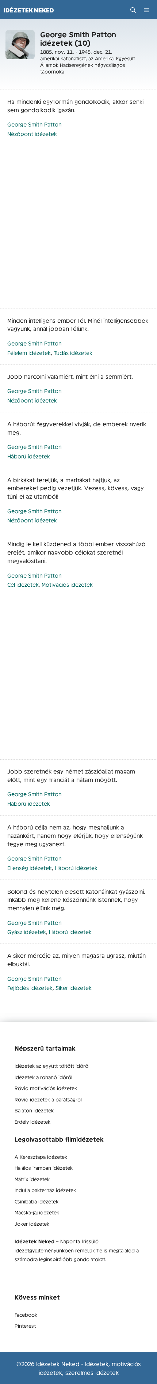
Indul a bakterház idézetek (45, 1190)
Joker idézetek (32, 1223)
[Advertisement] (78, 227)
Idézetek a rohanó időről (43, 1077)
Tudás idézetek (73, 352)
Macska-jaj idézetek (37, 1212)
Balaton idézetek (34, 1110)
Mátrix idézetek (32, 1179)
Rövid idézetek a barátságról (48, 1099)
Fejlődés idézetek (30, 987)
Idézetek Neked (29, 10)
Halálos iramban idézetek (44, 1168)
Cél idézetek (23, 584)
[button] (133, 10)
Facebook (26, 1314)
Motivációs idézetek (67, 584)
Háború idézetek (28, 456)
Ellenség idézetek (29, 868)
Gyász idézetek (26, 932)
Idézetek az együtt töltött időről (52, 1066)
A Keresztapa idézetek (41, 1157)
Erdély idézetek (32, 1121)
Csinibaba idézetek (36, 1201)
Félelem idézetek (29, 352)
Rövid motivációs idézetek (46, 1088)
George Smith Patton (34, 124)
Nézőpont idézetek (32, 134)
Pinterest (25, 1325)
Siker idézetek (73, 987)
